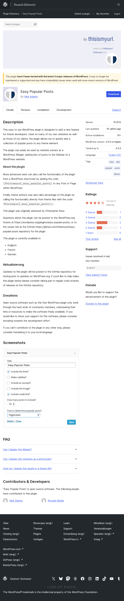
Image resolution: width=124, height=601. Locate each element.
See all (117, 238)
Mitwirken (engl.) (103, 523)
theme (117, 174)
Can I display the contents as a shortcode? (27, 459)
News (6, 528)
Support (116, 109)
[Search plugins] (35, 24)
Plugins (37, 533)
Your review (92, 238)
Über (5, 523)
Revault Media (56, 500)
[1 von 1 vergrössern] (75, 352)
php (118, 162)
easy (111, 162)
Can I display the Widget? (17, 449)
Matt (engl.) (11, 554)
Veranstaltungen (103, 528)
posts (117, 168)
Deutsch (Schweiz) (20, 578)
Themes (37, 528)
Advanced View (94, 182)
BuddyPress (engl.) (15, 565)
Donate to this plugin (97, 303)
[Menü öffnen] (119, 4)
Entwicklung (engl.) (74, 533)
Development (64, 109)
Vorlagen (38, 539)
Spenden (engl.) (104, 533)
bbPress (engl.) (13, 559)
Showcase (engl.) (43, 523)
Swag (98, 539)
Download (113, 94)
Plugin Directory (11, 13)
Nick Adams (31, 96)
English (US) (115, 155)
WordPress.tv (73, 539)
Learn (67, 523)
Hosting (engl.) (11, 533)
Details (10, 109)
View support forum (96, 274)
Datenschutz (10, 539)
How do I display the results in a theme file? (27, 468)
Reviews (25, 109)
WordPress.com (13, 549)
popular (108, 168)
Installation (43, 109)
